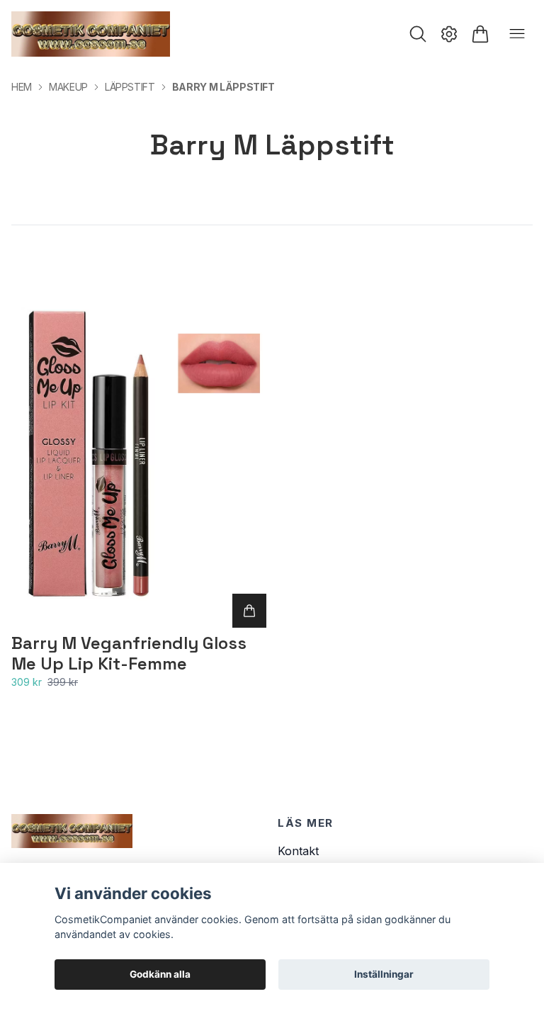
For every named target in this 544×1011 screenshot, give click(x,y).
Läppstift (130, 87)
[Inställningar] (449, 34)
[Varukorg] (480, 34)
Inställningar (384, 974)
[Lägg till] (249, 611)
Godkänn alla (160, 974)
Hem (21, 87)
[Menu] (517, 34)
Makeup (68, 87)
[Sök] (418, 34)
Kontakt (298, 851)
